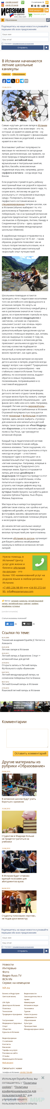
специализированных (13, 204)
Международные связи (34, 1029)
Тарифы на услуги (9, 1050)
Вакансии (6, 1047)
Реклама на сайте (10, 1053)
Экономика (29, 1008)
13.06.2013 (6, 848)
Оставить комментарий (30, 753)
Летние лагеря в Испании (15, 649)
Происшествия (30, 1026)
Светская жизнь (9, 996)
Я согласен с (19, 44)
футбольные (29, 415)
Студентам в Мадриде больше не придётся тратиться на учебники (18, 839)
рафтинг (27, 603)
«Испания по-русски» (24, 538)
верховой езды (36, 406)
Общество (6, 1029)
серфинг (34, 603)
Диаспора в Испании (11, 1005)
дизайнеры (7, 606)
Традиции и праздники (12, 1014)
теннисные (14, 415)
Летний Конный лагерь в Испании (20, 684)
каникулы (23, 601)
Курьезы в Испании (10, 1032)
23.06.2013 (6, 771)
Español (47, 2)
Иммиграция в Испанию (12, 1059)
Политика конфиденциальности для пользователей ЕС (19, 1091)
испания (14, 601)
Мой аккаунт (7, 1062)
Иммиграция (29, 1002)
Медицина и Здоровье (12, 1023)
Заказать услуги (39, 14)
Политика (6, 1008)
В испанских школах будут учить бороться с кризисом (19, 800)
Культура (28, 1023)
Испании (42, 125)
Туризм (27, 1011)
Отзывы (5, 1056)
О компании (36, 2)
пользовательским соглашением (23, 44)
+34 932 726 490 (26, 1072)
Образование (11, 20)
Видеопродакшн (9, 1038)
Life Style (6, 1002)
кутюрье (16, 606)
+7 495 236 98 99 (13, 587)
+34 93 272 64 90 (11, 5)
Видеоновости (30, 993)
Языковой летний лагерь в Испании (21, 690)
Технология (7, 1011)
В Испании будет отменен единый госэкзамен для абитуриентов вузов (15, 878)
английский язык (16, 603)
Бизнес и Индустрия (10, 993)
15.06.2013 (6, 808)
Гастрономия (7, 1020)
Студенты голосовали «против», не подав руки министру (19, 917)
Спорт (5, 1026)
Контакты (6, 1044)
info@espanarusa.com (20, 591)
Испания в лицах (31, 1005)
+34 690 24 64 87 (11, 2)
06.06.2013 (6, 888)
